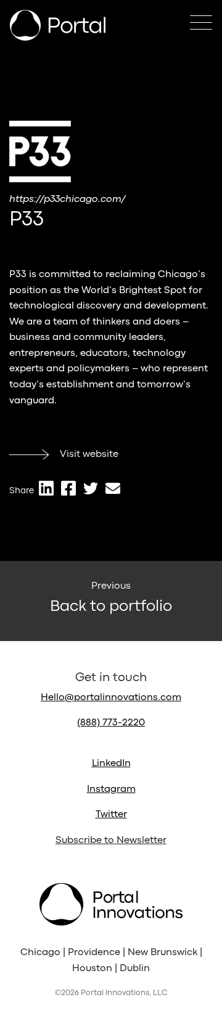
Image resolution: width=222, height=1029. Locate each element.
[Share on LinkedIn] (46, 488)
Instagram (111, 789)
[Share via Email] (112, 488)
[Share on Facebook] (68, 488)
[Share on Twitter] (90, 488)
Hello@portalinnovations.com (111, 697)
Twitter (111, 814)
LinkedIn (111, 763)
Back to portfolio (111, 606)
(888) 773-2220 (111, 723)
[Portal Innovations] (57, 25)
